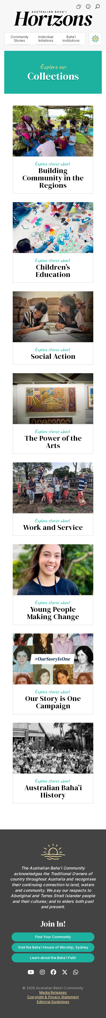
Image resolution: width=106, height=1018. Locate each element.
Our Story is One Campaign (53, 702)
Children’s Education (53, 270)
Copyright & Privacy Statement (53, 997)
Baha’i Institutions (71, 39)
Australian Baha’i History (53, 791)
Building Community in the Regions (53, 177)
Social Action (53, 356)
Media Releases (53, 992)
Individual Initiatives (45, 39)
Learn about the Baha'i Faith (53, 958)
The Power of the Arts (53, 442)
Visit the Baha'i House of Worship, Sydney (53, 947)
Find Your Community (53, 937)
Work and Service (53, 527)
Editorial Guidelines (53, 1002)
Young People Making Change (53, 613)
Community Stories (19, 39)
